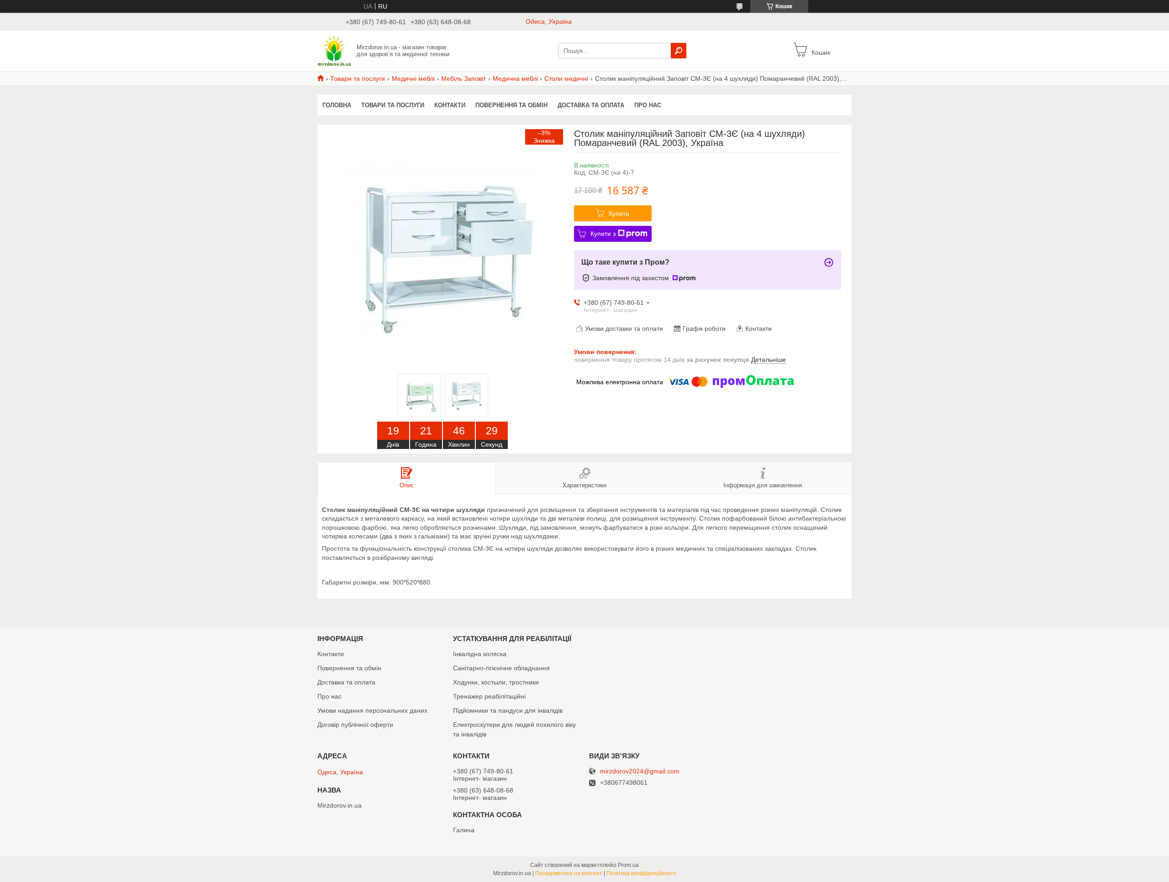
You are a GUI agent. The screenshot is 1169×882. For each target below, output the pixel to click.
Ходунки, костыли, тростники (496, 682)
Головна (336, 105)
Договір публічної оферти (355, 724)
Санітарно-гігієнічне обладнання (501, 668)
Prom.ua (628, 865)
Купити (619, 213)
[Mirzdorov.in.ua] (334, 50)
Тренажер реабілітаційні (489, 696)
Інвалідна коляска (479, 654)
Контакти (449, 105)
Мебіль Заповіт (463, 78)
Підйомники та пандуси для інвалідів (508, 710)
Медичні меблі (413, 78)
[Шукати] (678, 50)
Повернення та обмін (511, 105)
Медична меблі (515, 78)
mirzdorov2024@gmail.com (639, 771)
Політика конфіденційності (641, 873)
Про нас (647, 105)
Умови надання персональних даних (372, 710)
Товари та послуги (357, 78)
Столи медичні (566, 78)
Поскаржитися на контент (568, 873)
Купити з (603, 233)
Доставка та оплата (591, 105)
